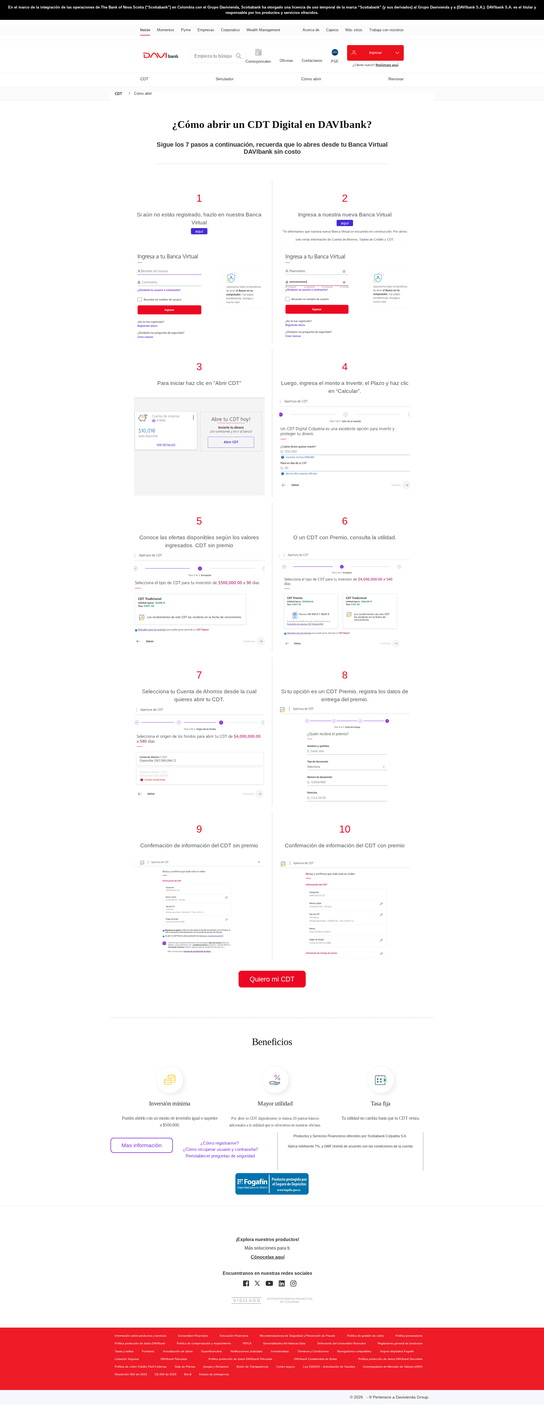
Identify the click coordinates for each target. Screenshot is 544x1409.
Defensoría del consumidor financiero (341, 1343)
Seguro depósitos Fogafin (397, 1351)
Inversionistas (280, 1351)
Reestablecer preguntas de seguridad (220, 1155)
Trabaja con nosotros (386, 30)
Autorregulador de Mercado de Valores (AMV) (392, 1366)
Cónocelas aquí (267, 1257)
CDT (144, 79)
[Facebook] (246, 1283)
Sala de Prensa (185, 1366)
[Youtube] (269, 1283)
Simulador (225, 79)
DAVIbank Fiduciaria (174, 1358)
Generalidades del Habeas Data (284, 1343)
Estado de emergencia (214, 1374)
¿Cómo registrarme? (219, 1143)
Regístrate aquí (387, 65)
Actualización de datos (178, 1351)
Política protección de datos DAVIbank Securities (390, 1358)
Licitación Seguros (127, 1358)
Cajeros (332, 30)
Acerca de (311, 30)
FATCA (247, 1343)
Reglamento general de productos (400, 1343)
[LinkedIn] (282, 1283)
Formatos (148, 1351)
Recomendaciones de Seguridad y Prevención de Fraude (297, 1335)
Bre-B (188, 1374)
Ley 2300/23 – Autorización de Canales (329, 1366)
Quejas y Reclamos (215, 1366)
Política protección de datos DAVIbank (140, 1343)
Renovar (396, 79)
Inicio (145, 30)
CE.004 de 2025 (166, 1374)
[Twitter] (257, 1283)
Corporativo (230, 30)
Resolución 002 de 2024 (131, 1374)
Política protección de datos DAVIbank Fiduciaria (240, 1358)
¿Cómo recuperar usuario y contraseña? (220, 1149)
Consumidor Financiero (193, 1335)
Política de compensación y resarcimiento (204, 1343)
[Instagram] (293, 1283)
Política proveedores (409, 1335)
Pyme (186, 30)
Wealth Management (263, 30)
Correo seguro (285, 1366)
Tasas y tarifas (124, 1351)
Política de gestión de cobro (365, 1335)
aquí (199, 231)
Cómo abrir (311, 79)
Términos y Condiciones (313, 1351)
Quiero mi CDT (272, 979)
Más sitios (353, 30)
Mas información (142, 1145)
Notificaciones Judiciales (246, 1351)
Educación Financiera (234, 1335)
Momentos (165, 30)
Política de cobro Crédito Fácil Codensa (141, 1366)
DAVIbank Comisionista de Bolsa (315, 1358)
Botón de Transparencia (252, 1366)
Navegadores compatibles (354, 1351)
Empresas (205, 30)
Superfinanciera (211, 1351)
